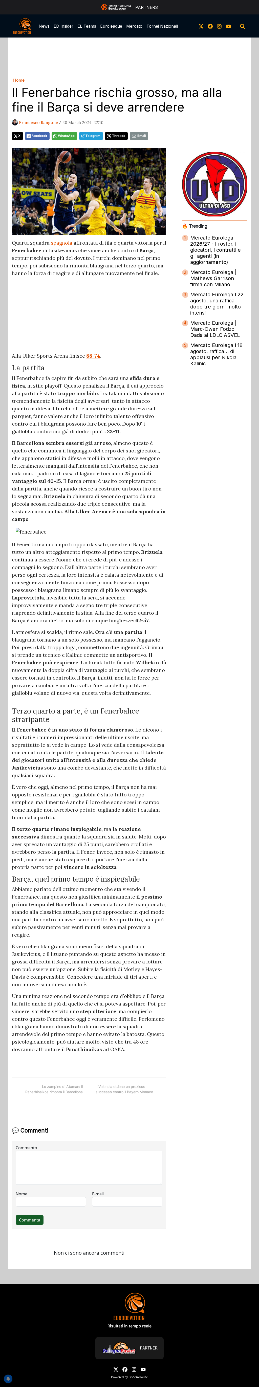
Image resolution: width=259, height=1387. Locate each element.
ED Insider (63, 26)
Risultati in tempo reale (129, 1325)
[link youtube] (228, 26)
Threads (118, 136)
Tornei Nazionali (162, 26)
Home (19, 80)
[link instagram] (219, 26)
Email (141, 136)
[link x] (201, 26)
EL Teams (86, 26)
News (44, 26)
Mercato (134, 26)
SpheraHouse (138, 1377)
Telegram (92, 136)
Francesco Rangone (38, 122)
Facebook (39, 136)
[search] (242, 26)
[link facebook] (210, 26)
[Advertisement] (129, 56)
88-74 (93, 356)
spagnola (61, 243)
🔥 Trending (194, 226)
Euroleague (111, 26)
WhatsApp (66, 136)
